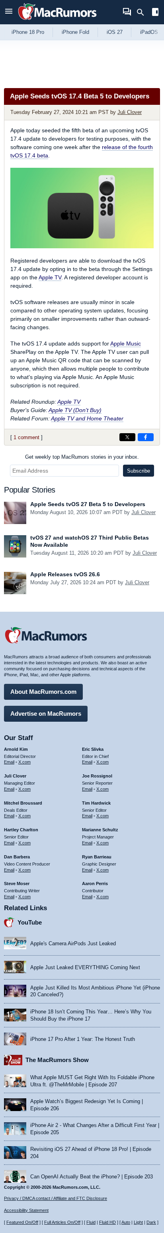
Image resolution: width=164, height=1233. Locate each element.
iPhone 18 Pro (28, 32)
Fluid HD (107, 1222)
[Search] (143, 12)
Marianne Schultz (100, 829)
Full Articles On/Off (62, 1222)
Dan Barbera (17, 856)
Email (9, 762)
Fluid (91, 1222)
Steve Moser (16, 883)
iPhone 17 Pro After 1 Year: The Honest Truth (82, 1039)
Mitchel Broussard (23, 803)
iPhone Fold (75, 32)
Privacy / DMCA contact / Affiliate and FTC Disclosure (55, 1198)
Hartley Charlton (21, 829)
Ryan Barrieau (96, 856)
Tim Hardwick (96, 803)
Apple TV (50, 277)
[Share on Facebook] (146, 437)
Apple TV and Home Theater (87, 418)
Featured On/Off (22, 1222)
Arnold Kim (16, 749)
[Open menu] (9, 12)
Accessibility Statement (26, 1210)
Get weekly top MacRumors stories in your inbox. (82, 457)
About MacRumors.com (43, 691)
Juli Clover (129, 112)
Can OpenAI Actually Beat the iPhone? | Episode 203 (91, 1177)
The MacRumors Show (57, 1059)
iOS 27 (115, 32)
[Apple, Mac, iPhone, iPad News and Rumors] (57, 21)
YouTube (30, 922)
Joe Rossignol (97, 776)
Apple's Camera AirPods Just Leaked (73, 943)
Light (138, 1222)
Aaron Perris (95, 883)
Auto (125, 1222)
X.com (24, 762)
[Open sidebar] (155, 13)
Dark (151, 1222)
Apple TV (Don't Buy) (75, 410)
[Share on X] (127, 437)
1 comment (26, 437)
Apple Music (125, 343)
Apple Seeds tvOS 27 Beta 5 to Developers (87, 504)
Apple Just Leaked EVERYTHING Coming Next (85, 967)
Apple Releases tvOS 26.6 (65, 574)
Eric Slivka (92, 749)
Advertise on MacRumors (45, 713)
